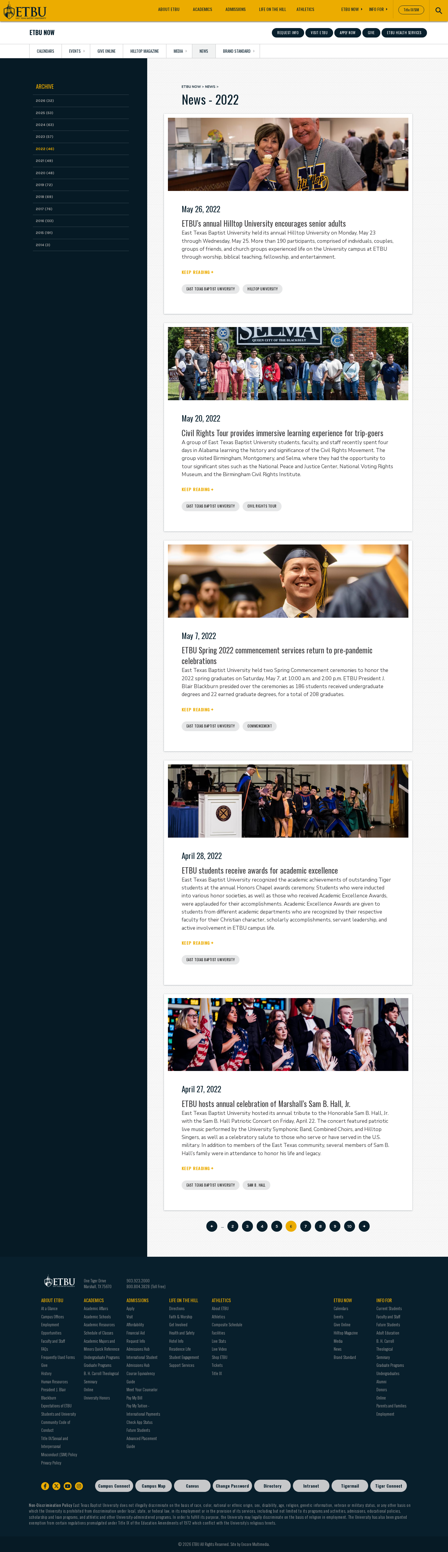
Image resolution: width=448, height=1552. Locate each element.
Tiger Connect (388, 1485)
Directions (176, 1308)
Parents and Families (391, 1406)
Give (371, 32)
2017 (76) (44, 209)
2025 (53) (44, 113)
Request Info (288, 32)
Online (88, 1389)
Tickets (217, 1365)
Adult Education (387, 1333)
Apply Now (348, 32)
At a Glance (49, 1308)
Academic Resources (99, 1324)
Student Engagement (184, 1357)
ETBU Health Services (404, 32)
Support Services (181, 1365)
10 (351, 1226)
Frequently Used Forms (58, 1357)
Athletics (305, 9)
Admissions (236, 9)
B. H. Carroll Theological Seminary (385, 1349)
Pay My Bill (134, 1398)
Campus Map (153, 1485)
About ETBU (169, 9)
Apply (130, 1308)
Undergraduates (387, 1373)
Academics (202, 9)
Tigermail (350, 1485)
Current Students (389, 1308)
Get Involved (178, 1324)
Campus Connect (114, 1485)
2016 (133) (45, 221)
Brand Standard (237, 51)
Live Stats (219, 1341)
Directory (272, 1485)
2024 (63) (45, 125)
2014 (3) (43, 245)
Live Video (219, 1349)
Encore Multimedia (255, 1544)
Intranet (311, 1485)
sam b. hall (256, 1185)
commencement (259, 726)
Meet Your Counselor (142, 1389)
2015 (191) (44, 233)
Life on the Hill (272, 9)
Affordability (135, 1324)
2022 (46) (45, 149)
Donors (381, 1389)
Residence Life (180, 1349)
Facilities (218, 1333)
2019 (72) (44, 185)
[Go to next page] (364, 1226)
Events (75, 51)
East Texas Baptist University (211, 288)
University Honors (97, 1398)
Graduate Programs (97, 1365)
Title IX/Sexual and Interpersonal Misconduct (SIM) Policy (59, 1446)
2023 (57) (44, 137)
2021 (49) (44, 161)
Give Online (107, 51)
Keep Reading (196, 272)
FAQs (44, 1349)
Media (178, 51)
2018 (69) (44, 197)
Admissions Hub (138, 1349)
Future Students (138, 1430)
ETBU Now (350, 9)
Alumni (381, 1381)
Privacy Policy (51, 1463)
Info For (376, 9)
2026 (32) (45, 101)
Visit (129, 1316)
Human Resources (54, 1381)
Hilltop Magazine (144, 51)
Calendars (45, 51)
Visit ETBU (319, 32)
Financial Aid (135, 1333)
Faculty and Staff (53, 1341)
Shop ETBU (219, 1357)
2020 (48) (45, 173)
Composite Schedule (227, 1324)
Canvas (192, 1485)
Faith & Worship (180, 1316)
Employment (385, 1414)
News (204, 51)
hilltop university (262, 288)
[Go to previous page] (211, 1226)
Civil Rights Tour (262, 506)
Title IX (217, 1373)
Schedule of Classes (98, 1333)
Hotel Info (176, 1341)
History (46, 1373)
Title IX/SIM (411, 9)
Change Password (232, 1485)
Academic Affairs (96, 1308)
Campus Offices (52, 1316)
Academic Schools (97, 1316)
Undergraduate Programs (101, 1357)
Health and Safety (181, 1333)
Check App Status (139, 1422)
